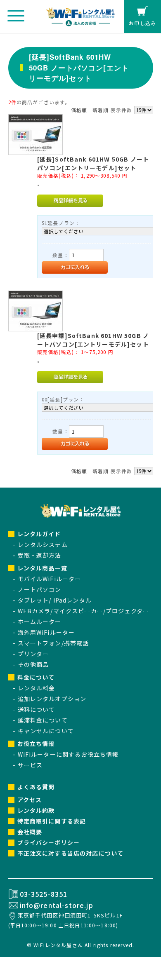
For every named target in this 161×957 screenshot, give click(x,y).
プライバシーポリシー (48, 842)
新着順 (100, 110)
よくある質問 (36, 787)
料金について (36, 677)
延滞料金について (43, 720)
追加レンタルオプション (52, 698)
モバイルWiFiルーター (49, 579)
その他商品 (33, 664)
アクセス (29, 799)
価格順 (79, 110)
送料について (36, 709)
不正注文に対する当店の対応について (70, 853)
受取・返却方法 (40, 555)
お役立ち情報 (36, 743)
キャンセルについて (46, 731)
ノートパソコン (40, 589)
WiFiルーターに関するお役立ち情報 (68, 754)
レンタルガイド (39, 534)
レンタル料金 (36, 688)
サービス (30, 765)
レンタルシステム (43, 544)
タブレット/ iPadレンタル (55, 600)
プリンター (33, 654)
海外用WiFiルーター (46, 632)
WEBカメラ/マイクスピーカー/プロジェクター (83, 611)
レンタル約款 (36, 810)
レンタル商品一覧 (42, 568)
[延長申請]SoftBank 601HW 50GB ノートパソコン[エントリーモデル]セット (93, 339)
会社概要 (30, 832)
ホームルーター (40, 621)
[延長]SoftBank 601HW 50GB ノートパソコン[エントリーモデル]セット (93, 163)
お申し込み (142, 22)
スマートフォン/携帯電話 (53, 643)
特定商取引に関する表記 (51, 821)
